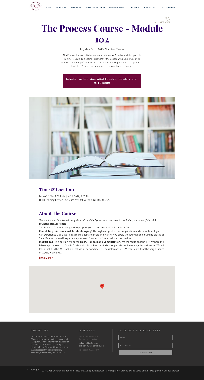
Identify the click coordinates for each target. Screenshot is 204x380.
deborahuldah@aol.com (89, 343)
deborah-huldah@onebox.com (91, 346)
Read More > (46, 257)
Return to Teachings (102, 82)
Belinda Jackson (172, 370)
